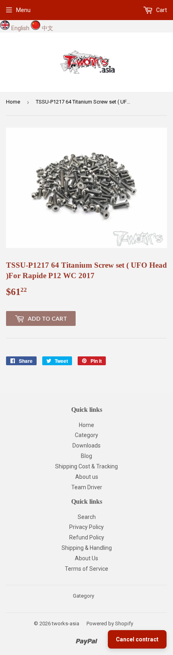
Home (13, 102)
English (20, 28)
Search (87, 517)
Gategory (83, 596)
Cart (161, 10)
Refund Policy (86, 537)
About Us (86, 558)
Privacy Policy (86, 527)
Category (86, 435)
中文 (47, 28)
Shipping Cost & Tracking (86, 466)
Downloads (86, 445)
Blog (86, 456)
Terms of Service (86, 568)
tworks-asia (65, 623)
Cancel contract (137, 639)
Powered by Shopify (109, 623)
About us (86, 477)
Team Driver (86, 487)
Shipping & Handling (87, 548)
